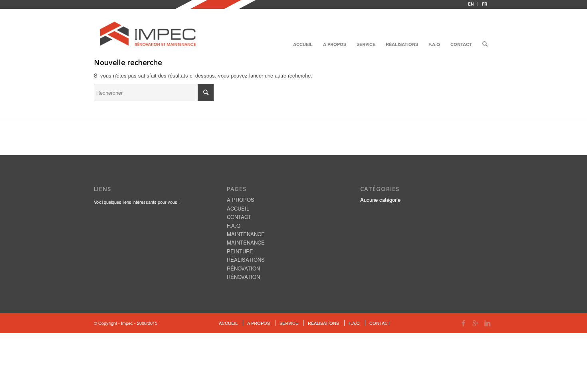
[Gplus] (475, 323)
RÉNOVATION (243, 268)
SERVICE (289, 323)
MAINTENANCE (246, 234)
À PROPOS (240, 199)
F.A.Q (233, 225)
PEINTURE (240, 251)
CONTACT (239, 217)
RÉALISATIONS (246, 259)
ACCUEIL (238, 208)
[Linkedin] (487, 323)
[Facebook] (463, 323)
